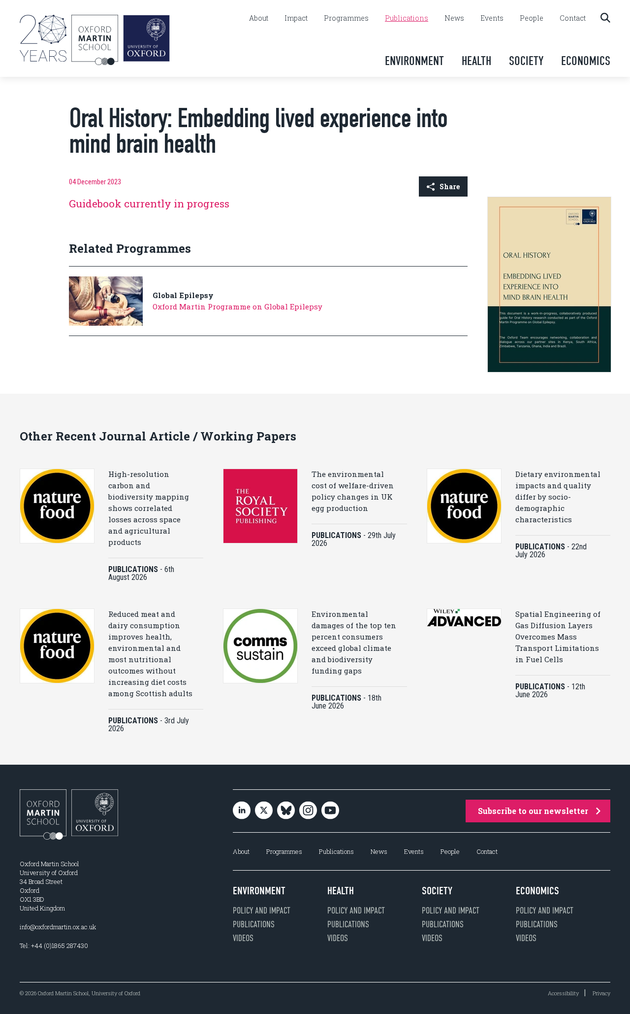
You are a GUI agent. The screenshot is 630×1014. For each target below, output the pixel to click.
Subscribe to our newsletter (533, 811)
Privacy (601, 993)
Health (476, 61)
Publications (406, 18)
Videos (243, 938)
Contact (573, 18)
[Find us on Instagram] (308, 811)
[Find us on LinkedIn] (242, 811)
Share (450, 186)
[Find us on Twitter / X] (264, 811)
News (454, 18)
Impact (296, 18)
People (531, 18)
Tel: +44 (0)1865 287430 (54, 945)
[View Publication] (549, 369)
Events (492, 18)
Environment (414, 61)
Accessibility (563, 993)
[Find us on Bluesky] (286, 811)
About (258, 18)
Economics (585, 61)
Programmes (346, 18)
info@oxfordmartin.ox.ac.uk (58, 926)
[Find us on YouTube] (330, 811)
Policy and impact (261, 910)
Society (526, 61)
